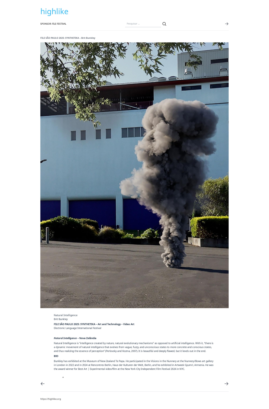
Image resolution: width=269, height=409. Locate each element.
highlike (54, 11)
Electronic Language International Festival (77, 328)
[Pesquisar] (164, 24)
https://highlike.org (50, 398)
